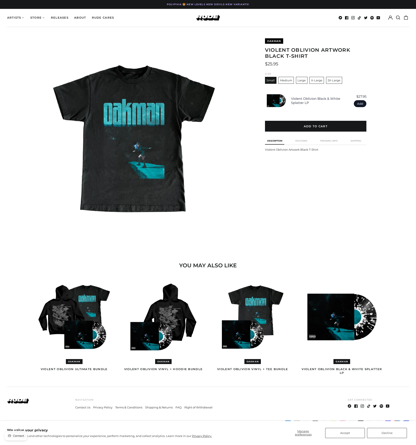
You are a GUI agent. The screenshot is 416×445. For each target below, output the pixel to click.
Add (360, 104)
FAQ (179, 407)
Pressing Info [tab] (329, 140)
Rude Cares (103, 17)
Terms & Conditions (128, 407)
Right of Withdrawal (198, 407)
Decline (387, 433)
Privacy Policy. (202, 436)
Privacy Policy (102, 407)
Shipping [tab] (356, 140)
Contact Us (82, 407)
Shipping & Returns (159, 407)
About (80, 17)
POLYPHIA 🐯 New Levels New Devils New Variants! (208, 4)
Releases (59, 17)
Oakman (274, 41)
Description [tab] (274, 140)
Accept (345, 433)
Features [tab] (301, 140)
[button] (398, 18)
